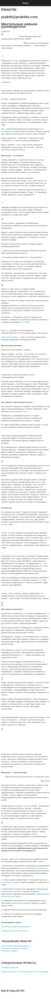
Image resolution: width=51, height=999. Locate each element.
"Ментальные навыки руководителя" (16, 927)
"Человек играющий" (9, 967)
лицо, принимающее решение (33, 868)
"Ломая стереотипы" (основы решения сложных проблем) (24, 972)
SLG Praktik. (25, 322)
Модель (4, 330)
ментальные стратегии (10, 882)
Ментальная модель (10, 337)
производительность (20, 411)
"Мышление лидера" (9, 951)
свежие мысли (17, 903)
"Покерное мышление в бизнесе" (14, 931)
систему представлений (11, 891)
